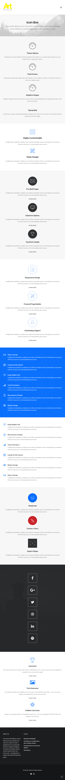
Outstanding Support (32, 331)
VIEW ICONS (32, 676)
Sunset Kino (27, 750)
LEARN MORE (32, 199)
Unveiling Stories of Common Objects (32, 746)
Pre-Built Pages (32, 189)
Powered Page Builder (32, 304)
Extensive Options (32, 216)
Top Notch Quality (32, 242)
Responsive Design (32, 278)
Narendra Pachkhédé (29, 738)
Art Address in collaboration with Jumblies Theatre (31, 742)
